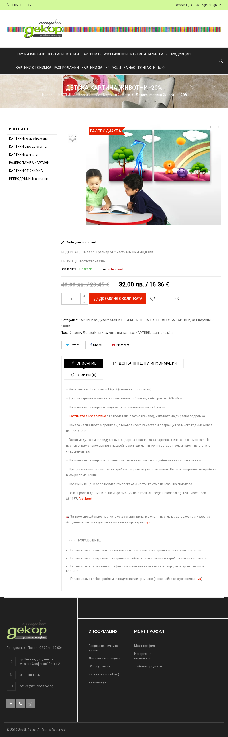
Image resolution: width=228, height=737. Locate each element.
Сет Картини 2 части (113, 95)
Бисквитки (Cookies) (104, 674)
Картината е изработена (87, 416)
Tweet (74, 345)
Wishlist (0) (183, 5)
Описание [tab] (85, 363)
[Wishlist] (152, 298)
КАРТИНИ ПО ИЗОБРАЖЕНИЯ (104, 54)
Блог (162, 68)
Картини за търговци (101, 68)
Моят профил (144, 646)
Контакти (146, 68)
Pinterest (122, 345)
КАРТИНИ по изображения (29, 138)
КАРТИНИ (143, 332)
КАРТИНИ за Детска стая (98, 320)
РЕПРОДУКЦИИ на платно (29, 179)
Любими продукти (148, 666)
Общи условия (99, 666)
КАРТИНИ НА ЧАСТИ (146, 54)
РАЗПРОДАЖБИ (66, 68)
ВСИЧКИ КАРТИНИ (30, 54)
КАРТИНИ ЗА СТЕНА (133, 320)
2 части (75, 332)
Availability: (69, 269)
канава (128, 332)
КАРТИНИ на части (74, 95)
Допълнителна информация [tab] (147, 363)
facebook (85, 498)
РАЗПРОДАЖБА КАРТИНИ (29, 162)
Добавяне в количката (120, 299)
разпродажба (162, 332)
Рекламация (98, 682)
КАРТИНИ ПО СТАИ (63, 54)
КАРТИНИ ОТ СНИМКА (33, 68)
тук (147, 522)
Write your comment (81, 242)
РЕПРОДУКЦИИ (178, 54)
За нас (129, 68)
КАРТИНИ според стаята (28, 146)
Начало (46, 95)
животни (115, 332)
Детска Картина (95, 332)
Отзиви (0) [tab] (85, 375)
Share (97, 345)
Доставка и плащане (105, 658)
